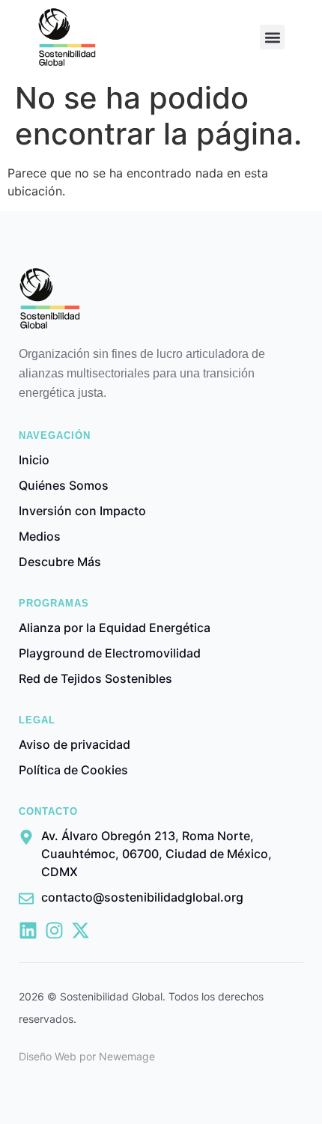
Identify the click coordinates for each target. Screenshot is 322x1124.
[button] (272, 37)
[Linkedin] (28, 930)
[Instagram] (54, 930)
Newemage (127, 1056)
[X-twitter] (80, 930)
